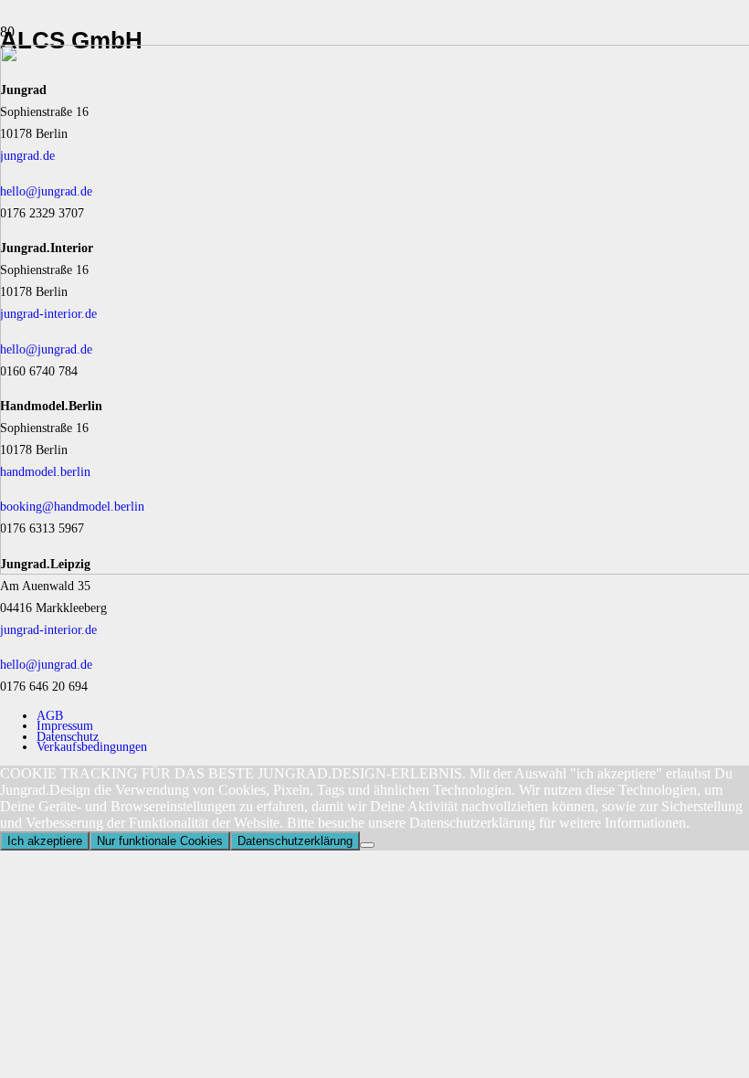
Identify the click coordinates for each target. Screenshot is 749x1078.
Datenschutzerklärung (295, 841)
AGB (50, 715)
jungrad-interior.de (48, 629)
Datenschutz (68, 736)
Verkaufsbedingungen (92, 746)
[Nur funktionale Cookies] (367, 845)
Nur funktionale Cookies (160, 841)
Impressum (65, 725)
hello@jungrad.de (46, 664)
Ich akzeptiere (44, 841)
